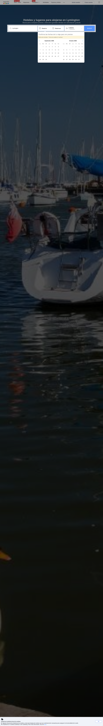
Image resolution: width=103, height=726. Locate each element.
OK (98, 721)
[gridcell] (43, 46)
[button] (39, 40)
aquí (45, 724)
